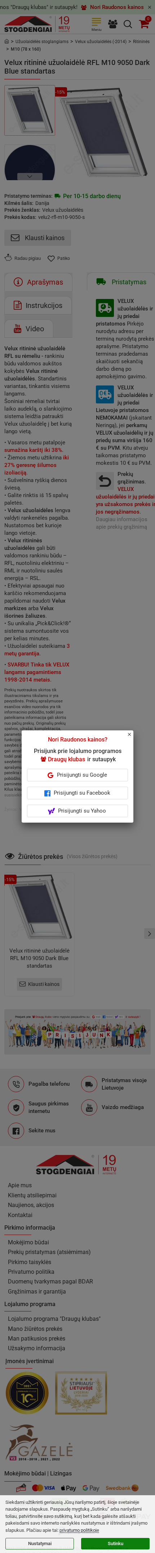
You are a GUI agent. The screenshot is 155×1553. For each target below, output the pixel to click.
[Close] (133, 737)
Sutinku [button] (115, 1543)
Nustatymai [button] (40, 1543)
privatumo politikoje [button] (79, 1530)
